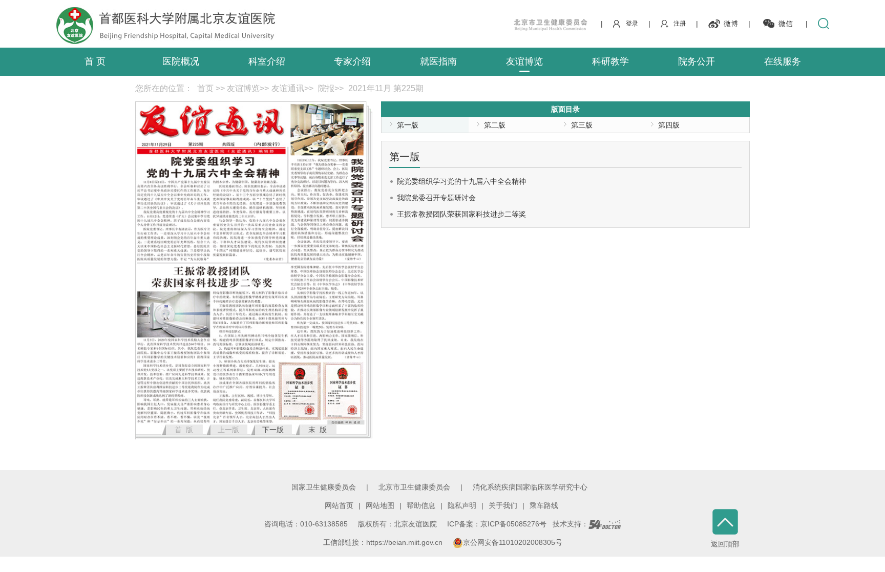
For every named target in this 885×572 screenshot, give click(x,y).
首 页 (95, 61)
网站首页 (339, 505)
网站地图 (380, 505)
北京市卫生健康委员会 (414, 487)
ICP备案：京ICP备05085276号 (496, 524)
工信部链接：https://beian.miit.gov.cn (384, 542)
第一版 (407, 125)
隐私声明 (462, 505)
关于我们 (503, 505)
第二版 (494, 125)
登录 (632, 23)
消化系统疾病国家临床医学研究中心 (530, 487)
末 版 (317, 430)
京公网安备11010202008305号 (512, 542)
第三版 (582, 125)
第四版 (669, 125)
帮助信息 (421, 505)
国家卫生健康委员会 (323, 487)
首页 (205, 88)
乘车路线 (544, 505)
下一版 (273, 430)
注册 (679, 23)
